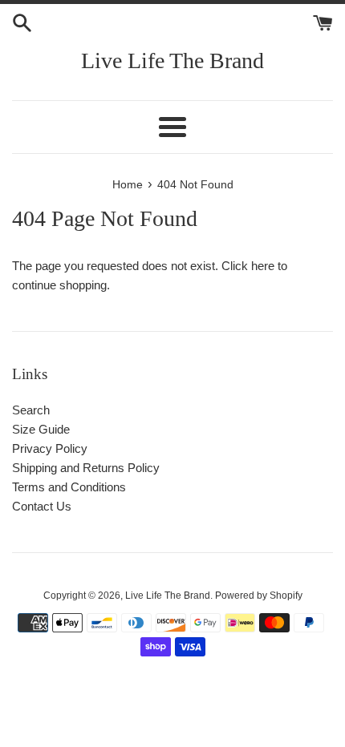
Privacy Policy (49, 448)
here (262, 266)
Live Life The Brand (172, 60)
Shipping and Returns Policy (86, 467)
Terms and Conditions (69, 487)
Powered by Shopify (258, 595)
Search (31, 410)
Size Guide (41, 429)
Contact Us (41, 506)
